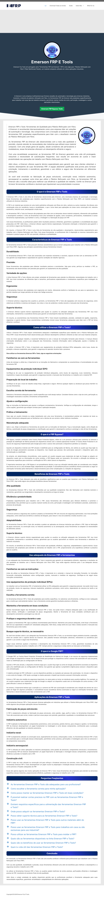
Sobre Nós (79, 5)
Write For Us (90, 5)
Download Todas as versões (58, 5)
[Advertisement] (49, 21)
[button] (52, 784)
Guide (71, 5)
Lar (45, 5)
